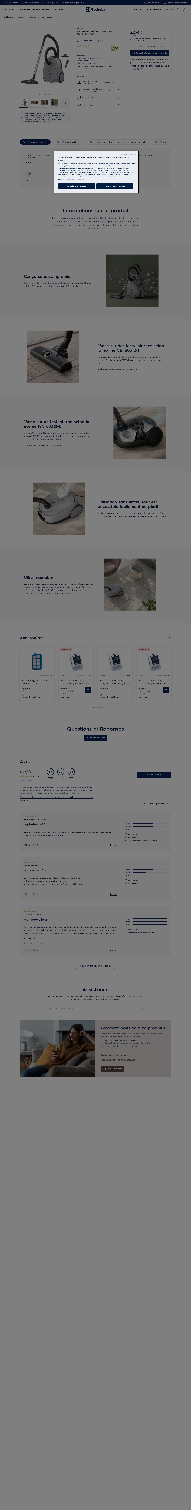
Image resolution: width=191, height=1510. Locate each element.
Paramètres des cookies (76, 186)
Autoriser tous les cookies (115, 186)
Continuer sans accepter (128, 154)
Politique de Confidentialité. (75, 179)
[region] (96, 172)
